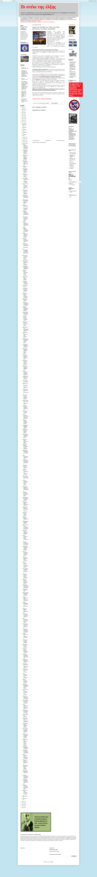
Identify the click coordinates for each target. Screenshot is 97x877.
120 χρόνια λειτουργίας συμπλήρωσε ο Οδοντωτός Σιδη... (25, 656)
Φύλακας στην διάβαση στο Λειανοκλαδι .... (25, 772)
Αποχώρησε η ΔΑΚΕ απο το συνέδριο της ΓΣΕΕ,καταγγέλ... (25, 488)
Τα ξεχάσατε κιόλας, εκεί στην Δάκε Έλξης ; (24, 467)
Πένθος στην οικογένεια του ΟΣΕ (24, 68)
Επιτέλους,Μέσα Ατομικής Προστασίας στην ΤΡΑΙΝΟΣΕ (25, 262)
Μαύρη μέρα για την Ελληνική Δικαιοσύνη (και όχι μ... (25, 499)
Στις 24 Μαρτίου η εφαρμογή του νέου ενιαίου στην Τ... (25, 570)
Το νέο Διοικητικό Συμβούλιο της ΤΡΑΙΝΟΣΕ (24, 675)
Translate (73, 184)
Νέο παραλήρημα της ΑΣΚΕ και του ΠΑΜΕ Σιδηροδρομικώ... (25, 251)
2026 (23, 107)
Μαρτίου (24, 143)
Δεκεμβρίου (25, 124)
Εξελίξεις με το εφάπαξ (24, 167)
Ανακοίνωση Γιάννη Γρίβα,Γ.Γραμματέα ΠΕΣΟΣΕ (25, 441)
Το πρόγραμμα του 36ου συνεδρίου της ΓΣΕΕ (25, 641)
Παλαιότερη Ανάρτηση (60, 140)
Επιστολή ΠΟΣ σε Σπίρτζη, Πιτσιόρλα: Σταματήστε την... (25, 730)
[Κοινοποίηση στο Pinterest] (57, 103)
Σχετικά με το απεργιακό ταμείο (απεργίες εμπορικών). (25, 576)
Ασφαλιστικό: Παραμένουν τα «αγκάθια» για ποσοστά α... (25, 452)
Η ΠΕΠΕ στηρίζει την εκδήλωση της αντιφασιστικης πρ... (25, 224)
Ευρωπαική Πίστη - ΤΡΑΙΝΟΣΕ (73, 77)
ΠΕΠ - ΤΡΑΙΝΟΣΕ (73, 153)
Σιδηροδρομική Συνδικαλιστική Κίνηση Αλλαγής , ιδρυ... (25, 340)
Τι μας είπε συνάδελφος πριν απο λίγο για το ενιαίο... (25, 543)
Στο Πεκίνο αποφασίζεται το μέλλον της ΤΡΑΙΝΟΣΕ (25, 776)
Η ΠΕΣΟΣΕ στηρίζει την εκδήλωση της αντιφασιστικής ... (25, 213)
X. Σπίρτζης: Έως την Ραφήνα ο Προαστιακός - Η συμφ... (25, 650)
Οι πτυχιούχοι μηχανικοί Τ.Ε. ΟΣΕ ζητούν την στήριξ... (25, 346)
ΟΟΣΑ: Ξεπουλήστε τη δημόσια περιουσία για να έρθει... (25, 615)
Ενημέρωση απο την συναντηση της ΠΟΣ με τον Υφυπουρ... (25, 692)
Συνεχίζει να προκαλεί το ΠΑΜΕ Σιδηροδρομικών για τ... (25, 503)
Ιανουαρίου (25, 798)
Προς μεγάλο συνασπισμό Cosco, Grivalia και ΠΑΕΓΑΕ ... (25, 192)
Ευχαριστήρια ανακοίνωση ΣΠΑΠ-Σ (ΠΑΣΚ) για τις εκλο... (25, 170)
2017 (23, 121)
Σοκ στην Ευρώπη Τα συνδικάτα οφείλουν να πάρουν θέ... (25, 373)
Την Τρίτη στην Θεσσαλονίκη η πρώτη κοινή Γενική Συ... (25, 625)
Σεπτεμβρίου (25, 132)
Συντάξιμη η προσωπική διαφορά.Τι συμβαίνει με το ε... (25, 407)
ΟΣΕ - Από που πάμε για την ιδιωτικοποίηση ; (25, 477)
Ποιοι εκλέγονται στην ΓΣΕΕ (25, 381)
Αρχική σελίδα (47, 140)
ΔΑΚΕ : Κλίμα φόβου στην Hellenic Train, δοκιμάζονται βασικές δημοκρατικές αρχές (24, 94)
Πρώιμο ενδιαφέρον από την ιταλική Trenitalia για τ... (25, 538)
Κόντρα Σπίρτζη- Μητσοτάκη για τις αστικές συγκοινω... (25, 313)
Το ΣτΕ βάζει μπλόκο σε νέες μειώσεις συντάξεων (25, 283)
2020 (23, 117)
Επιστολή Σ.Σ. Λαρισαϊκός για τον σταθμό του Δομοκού (25, 362)
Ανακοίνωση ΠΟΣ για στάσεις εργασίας (24, 514)
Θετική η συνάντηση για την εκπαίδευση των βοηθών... (25, 756)
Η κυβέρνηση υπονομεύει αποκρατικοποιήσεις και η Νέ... (25, 781)
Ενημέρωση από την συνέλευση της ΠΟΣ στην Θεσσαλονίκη (25, 526)
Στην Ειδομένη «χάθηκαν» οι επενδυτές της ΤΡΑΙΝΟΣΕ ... (25, 267)
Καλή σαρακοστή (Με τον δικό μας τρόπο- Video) (25, 620)
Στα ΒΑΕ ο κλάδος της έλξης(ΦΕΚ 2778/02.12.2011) (73, 74)
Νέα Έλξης (71, 162)
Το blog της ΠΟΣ (72, 152)
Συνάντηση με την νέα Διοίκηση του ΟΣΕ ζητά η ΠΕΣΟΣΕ (25, 532)
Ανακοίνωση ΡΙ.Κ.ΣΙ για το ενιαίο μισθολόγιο (25, 175)
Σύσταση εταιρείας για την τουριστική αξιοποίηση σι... (25, 636)
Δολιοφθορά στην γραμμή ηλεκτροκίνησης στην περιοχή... (25, 686)
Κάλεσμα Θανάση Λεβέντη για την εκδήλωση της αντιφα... (25, 229)
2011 (23, 807)
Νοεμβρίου (24, 127)
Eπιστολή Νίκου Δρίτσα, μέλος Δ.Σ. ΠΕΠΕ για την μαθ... (25, 712)
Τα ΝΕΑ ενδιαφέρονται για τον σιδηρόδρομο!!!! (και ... (25, 706)
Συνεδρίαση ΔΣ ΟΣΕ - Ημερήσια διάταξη (25, 278)
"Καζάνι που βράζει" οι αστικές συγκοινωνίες (25, 610)
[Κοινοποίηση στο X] (54, 103)
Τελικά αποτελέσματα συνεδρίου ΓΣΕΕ (25, 457)
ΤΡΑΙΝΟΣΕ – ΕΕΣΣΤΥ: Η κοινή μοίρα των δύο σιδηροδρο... (25, 446)
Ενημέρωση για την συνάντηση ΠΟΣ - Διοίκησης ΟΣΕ (25, 335)
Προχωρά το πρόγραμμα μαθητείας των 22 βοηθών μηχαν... (25, 351)
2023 (23, 112)
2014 (23, 802)
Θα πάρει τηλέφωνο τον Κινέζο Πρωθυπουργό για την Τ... (25, 599)
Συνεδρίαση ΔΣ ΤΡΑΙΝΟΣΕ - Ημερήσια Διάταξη (25, 427)
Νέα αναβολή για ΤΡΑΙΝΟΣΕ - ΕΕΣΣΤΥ (25, 522)
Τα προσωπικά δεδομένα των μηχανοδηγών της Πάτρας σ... (25, 461)
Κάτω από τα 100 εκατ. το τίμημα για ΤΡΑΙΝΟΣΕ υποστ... (25, 367)
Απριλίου (24, 141)
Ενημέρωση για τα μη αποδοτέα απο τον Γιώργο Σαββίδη (25, 742)
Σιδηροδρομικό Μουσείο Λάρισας (25, 299)
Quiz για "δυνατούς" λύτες (24, 79)
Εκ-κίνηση (71, 168)
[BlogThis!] (53, 103)
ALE (70, 196)
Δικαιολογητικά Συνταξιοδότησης (73, 69)
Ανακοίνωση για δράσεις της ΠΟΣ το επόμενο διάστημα (25, 767)
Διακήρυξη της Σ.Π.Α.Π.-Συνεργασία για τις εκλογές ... (25, 323)
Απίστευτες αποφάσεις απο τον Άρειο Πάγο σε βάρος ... (25, 494)
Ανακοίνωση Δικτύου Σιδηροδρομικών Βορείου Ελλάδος (25, 308)
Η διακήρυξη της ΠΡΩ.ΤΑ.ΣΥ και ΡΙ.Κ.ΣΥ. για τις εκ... (25, 378)
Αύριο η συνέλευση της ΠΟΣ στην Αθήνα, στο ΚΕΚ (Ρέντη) (25, 416)
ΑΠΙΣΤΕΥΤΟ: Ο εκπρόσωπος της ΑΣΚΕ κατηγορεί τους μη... (25, 736)
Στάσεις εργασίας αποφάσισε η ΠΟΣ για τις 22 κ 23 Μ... (25, 594)
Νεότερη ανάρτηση (36, 140)
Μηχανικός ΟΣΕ (72, 158)
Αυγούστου (25, 134)
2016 (23, 123)
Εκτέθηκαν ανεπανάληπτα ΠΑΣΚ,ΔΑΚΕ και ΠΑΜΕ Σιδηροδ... (25, 207)
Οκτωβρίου (25, 129)
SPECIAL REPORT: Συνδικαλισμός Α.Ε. (25, 518)
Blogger (51, 861)
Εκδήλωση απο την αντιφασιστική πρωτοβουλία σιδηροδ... (25, 329)
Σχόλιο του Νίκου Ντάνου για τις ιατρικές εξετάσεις (24, 680)
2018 (23, 120)
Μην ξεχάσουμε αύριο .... (25, 286)
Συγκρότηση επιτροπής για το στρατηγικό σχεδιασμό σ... (25, 586)
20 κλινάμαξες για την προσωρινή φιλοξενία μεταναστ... (24, 397)
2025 (23, 109)
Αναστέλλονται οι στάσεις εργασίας (25, 412)
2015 (23, 801)
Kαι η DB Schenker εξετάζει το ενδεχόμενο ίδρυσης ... (24, 421)
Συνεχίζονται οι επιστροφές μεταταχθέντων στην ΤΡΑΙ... (25, 752)
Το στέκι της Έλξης (54, 849)
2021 (23, 115)
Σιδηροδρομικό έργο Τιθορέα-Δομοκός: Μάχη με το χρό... (25, 201)
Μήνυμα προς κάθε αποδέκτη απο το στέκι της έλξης (25, 792)
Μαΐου (24, 140)
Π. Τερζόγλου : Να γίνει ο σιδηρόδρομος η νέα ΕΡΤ (25, 747)
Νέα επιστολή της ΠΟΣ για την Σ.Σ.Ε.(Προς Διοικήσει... (25, 257)
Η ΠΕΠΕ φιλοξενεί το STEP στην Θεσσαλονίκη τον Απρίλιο (25, 146)
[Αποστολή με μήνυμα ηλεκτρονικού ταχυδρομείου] (52, 103)
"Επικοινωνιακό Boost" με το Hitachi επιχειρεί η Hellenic (24, 100)
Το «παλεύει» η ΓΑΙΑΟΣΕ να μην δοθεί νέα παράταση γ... (25, 630)
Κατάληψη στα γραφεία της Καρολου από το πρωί (25, 661)
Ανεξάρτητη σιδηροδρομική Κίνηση (72, 156)
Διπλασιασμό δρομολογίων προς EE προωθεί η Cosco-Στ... (25, 548)
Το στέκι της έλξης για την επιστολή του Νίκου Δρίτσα (25, 697)
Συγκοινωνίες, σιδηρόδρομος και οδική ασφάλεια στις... (25, 436)
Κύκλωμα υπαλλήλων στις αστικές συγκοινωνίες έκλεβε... (25, 786)
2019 (23, 118)
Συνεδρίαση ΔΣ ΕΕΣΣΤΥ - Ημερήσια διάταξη (25, 431)
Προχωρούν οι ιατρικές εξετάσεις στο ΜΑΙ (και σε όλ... (25, 762)
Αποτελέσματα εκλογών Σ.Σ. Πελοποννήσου (25, 197)
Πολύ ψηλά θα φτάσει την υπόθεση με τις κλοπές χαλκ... (25, 290)
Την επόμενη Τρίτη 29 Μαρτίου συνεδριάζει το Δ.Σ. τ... (25, 318)
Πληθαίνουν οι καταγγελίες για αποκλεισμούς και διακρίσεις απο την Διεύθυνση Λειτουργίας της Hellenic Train (24, 73)
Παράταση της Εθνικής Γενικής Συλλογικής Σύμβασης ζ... (25, 295)
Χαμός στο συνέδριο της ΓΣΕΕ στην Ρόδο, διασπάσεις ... (25, 559)
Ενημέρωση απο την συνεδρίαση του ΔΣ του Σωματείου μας (25, 186)
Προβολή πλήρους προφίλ (54, 851)
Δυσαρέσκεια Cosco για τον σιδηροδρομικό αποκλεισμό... (25, 245)
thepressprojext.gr (73, 163)
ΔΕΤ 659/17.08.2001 (72, 71)
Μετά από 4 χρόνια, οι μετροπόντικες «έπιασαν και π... (25, 240)
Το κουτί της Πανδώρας (72, 165)
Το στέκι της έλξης (38, 6)
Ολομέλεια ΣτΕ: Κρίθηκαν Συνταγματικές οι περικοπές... (25, 509)
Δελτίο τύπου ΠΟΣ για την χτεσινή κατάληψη (25, 646)
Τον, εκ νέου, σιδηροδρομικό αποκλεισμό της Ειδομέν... (25, 304)
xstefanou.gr (72, 167)
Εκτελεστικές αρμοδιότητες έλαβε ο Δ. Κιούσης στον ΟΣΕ (25, 162)
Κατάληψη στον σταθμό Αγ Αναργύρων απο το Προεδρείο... (25, 152)
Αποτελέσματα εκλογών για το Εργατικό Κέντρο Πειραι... (25, 218)
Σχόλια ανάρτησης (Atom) (41, 142)
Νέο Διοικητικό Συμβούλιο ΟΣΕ (25, 590)
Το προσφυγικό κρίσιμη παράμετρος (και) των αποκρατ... (25, 725)
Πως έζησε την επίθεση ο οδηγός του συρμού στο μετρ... (25, 357)
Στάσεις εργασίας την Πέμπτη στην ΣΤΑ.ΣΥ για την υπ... (25, 702)
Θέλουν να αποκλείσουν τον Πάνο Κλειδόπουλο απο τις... (25, 553)
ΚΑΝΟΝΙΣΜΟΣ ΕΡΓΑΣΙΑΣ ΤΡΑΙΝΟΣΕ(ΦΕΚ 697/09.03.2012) (73, 66)
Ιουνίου (24, 138)
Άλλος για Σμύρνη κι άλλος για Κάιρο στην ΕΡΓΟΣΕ (24, 581)
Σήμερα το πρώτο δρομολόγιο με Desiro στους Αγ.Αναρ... (25, 273)
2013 (23, 804)
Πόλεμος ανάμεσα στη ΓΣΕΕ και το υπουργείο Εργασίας (25, 235)
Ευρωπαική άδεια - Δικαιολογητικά (73, 62)
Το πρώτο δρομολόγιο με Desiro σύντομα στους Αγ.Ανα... (25, 483)
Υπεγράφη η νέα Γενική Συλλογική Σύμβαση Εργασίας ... (25, 157)
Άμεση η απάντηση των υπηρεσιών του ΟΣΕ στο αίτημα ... (25, 565)
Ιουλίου (24, 137)
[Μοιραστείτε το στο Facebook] (55, 103)
